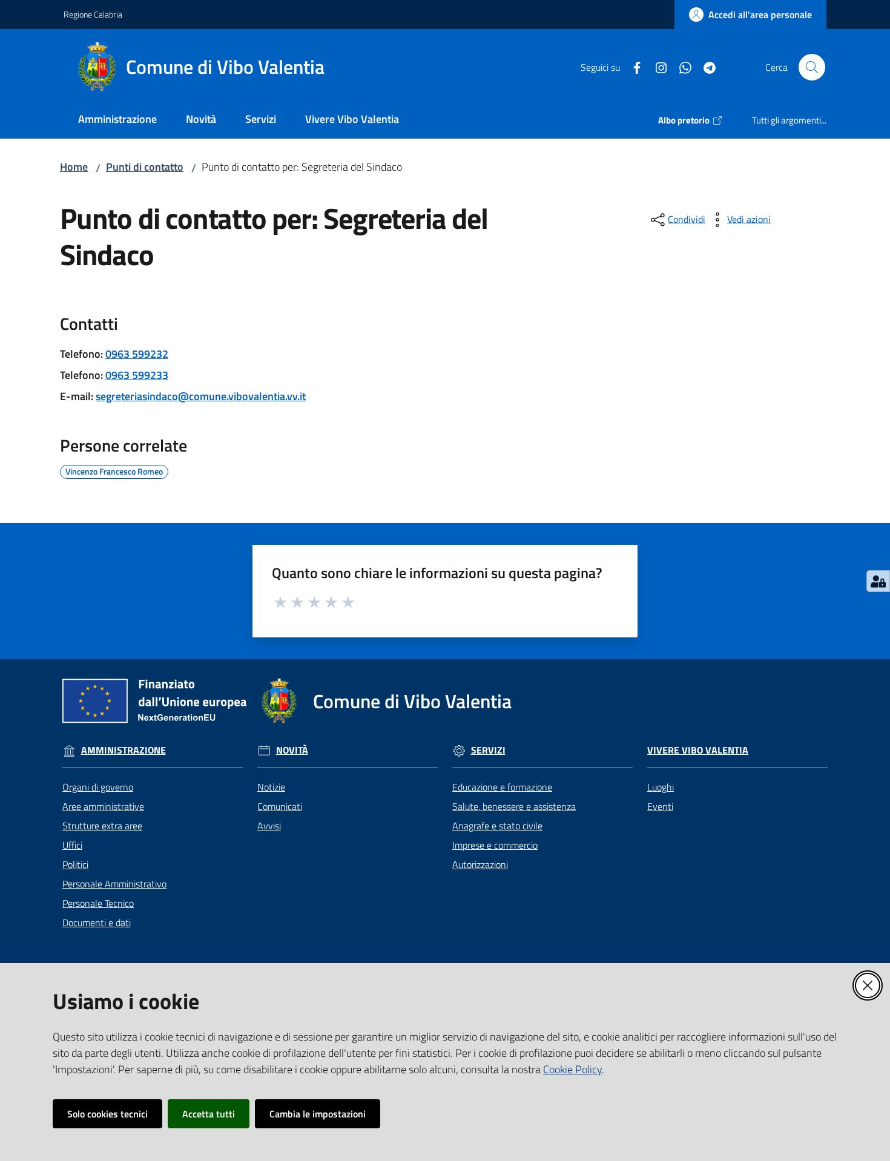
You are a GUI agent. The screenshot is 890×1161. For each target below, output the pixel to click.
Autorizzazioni (480, 864)
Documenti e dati (96, 922)
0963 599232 (136, 354)
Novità (292, 750)
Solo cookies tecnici (107, 1114)
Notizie (271, 787)
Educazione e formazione (502, 787)
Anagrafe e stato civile (497, 825)
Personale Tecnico (98, 903)
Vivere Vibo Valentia (697, 750)
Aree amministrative (103, 806)
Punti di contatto (144, 167)
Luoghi (660, 787)
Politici (75, 864)
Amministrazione (123, 750)
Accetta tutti (208, 1114)
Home (74, 167)
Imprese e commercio (495, 845)
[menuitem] (117, 120)
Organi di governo (97, 787)
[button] (811, 67)
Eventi (660, 806)
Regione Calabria (93, 14)
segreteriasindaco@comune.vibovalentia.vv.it (201, 396)
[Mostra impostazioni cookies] (878, 581)
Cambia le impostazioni (317, 1114)
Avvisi (269, 825)
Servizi (488, 750)
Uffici (72, 845)
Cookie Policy (572, 1069)
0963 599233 (136, 375)
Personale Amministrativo (114, 884)
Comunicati (279, 806)
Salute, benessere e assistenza (514, 806)
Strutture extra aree (102, 825)
